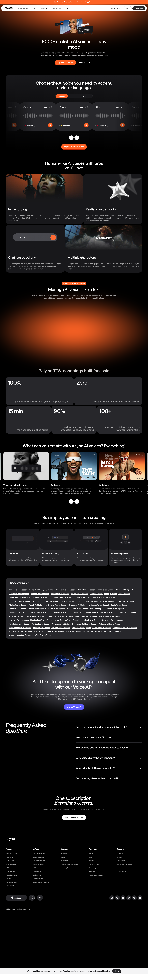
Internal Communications (69, 864)
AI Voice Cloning (38, 864)
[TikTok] (117, 897)
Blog (90, 857)
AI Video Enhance (39, 860)
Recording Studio (11, 853)
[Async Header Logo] (9, 8)
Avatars (8, 878)
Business (64, 853)
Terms (119, 868)
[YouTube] (128, 897)
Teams (63, 857)
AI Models (9, 868)
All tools (91, 860)
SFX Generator (10, 886)
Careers (119, 857)
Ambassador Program (96, 875)
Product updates (94, 868)
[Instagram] (111, 897)
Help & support (94, 864)
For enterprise (57, 8)
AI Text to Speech (11, 864)
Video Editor (10, 857)
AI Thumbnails (38, 878)
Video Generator (11, 871)
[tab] (62, 96)
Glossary (92, 871)
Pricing (67, 8)
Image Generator (11, 875)
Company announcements (125, 864)
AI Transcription (38, 857)
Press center (121, 860)
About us (120, 853)
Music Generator (11, 882)
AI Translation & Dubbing (41, 882)
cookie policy (104, 971)
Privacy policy (121, 871)
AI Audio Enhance (39, 853)
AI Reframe (37, 871)
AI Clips (35, 868)
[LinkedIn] (134, 897)
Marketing (64, 860)
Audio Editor (10, 860)
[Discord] (140, 897)
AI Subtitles (37, 875)
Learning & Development (69, 868)
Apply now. (90, 2)
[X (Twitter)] (123, 897)
